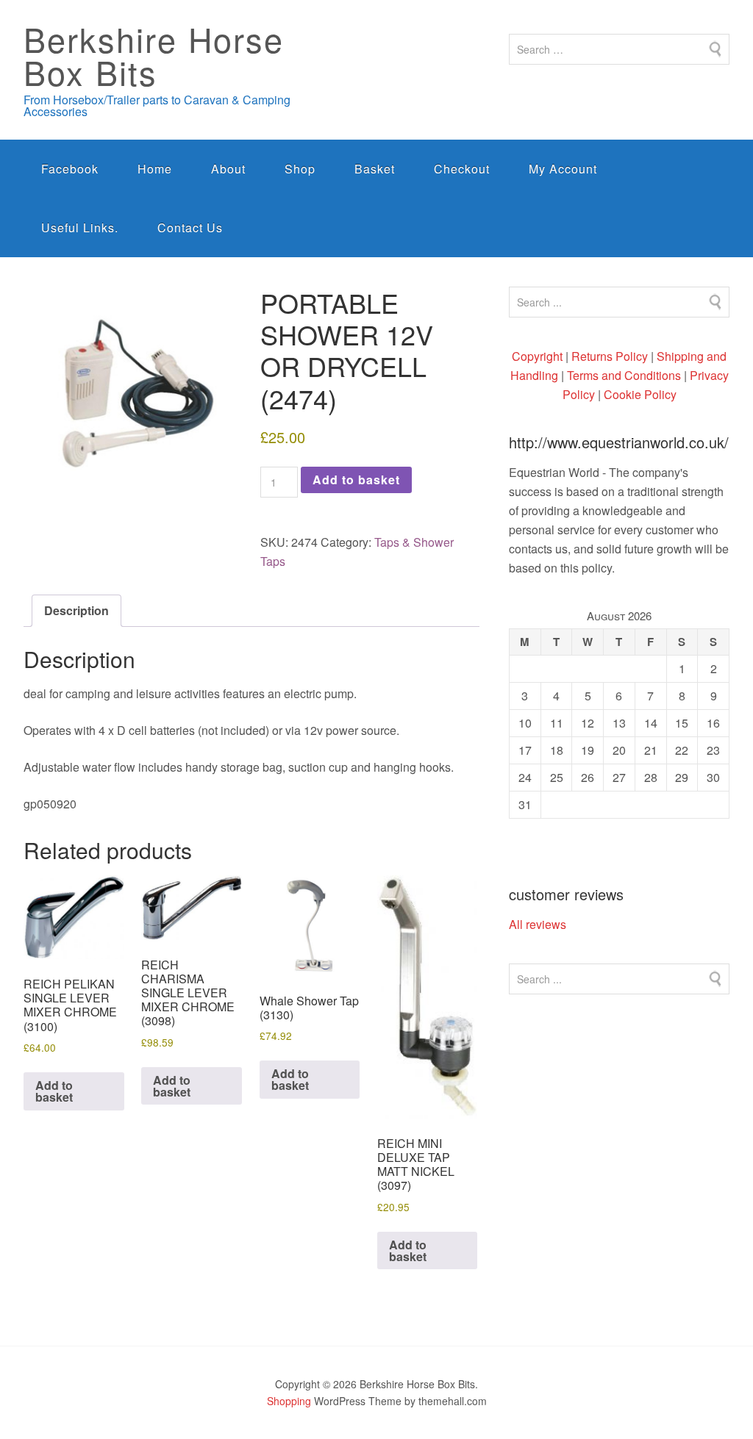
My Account (563, 168)
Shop (300, 168)
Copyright (537, 356)
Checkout (462, 168)
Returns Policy (609, 356)
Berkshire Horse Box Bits (154, 55)
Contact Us (190, 227)
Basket (374, 168)
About (228, 168)
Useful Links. (79, 227)
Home (155, 168)
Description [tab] (76, 610)
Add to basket (356, 479)
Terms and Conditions (624, 375)
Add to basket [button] (54, 1091)
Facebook (70, 168)
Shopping (289, 1400)
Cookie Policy (640, 394)
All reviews (537, 924)
